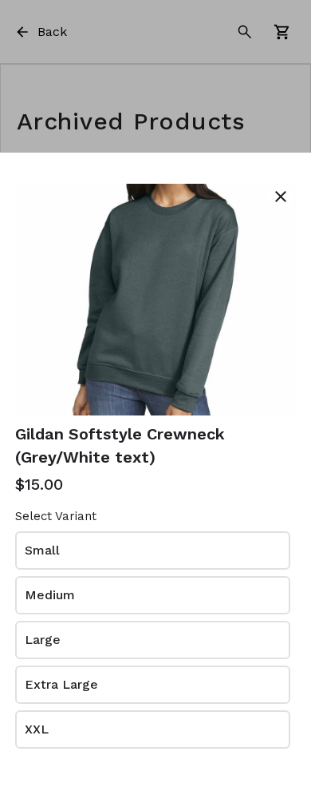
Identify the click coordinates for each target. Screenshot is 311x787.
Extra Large (61, 684)
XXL (37, 729)
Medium (50, 594)
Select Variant (55, 516)
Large (43, 639)
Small (42, 550)
